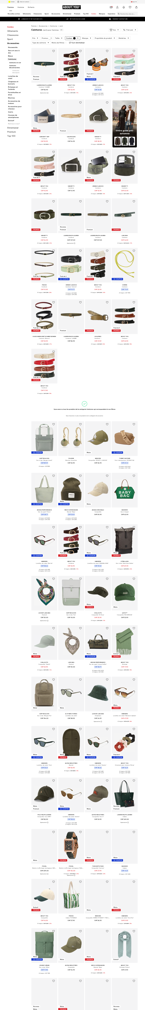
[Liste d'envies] (130, 7)
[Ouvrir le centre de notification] (123, 7)
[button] (114, 30)
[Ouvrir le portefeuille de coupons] (111, 7)
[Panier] (136, 7)
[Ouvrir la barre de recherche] (118, 14)
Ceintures (53, 26)
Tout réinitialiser (78, 43)
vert (61, 26)
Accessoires (43, 26)
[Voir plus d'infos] (44, 93)
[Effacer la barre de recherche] (136, 14)
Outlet (12, 1)
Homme (21, 7)
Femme (10, 7)
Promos (45, 38)
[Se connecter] (117, 7)
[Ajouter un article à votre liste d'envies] (53, 51)
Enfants (31, 7)
